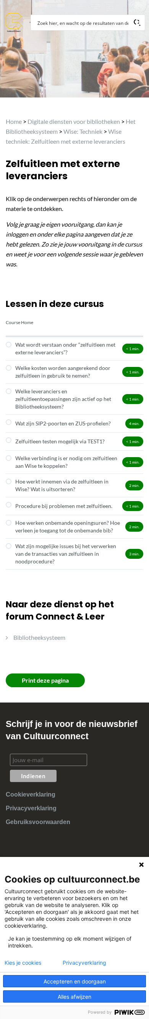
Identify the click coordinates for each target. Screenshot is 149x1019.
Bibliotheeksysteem (39, 637)
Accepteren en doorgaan (75, 981)
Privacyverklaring (31, 808)
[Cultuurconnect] (14, 21)
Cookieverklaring (30, 794)
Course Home (19, 322)
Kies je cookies (23, 963)
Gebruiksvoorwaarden (38, 822)
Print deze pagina (45, 680)
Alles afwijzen (74, 996)
